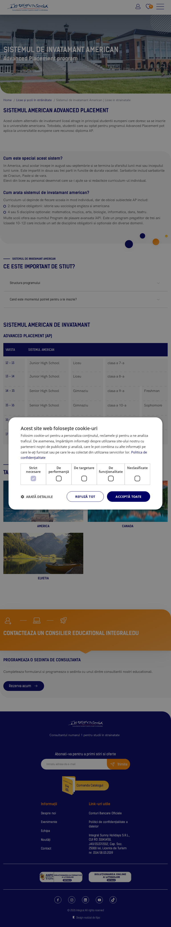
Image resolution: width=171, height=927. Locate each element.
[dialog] (85, 463)
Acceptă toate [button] (128, 496)
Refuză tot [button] (85, 496)
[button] (37, 496)
